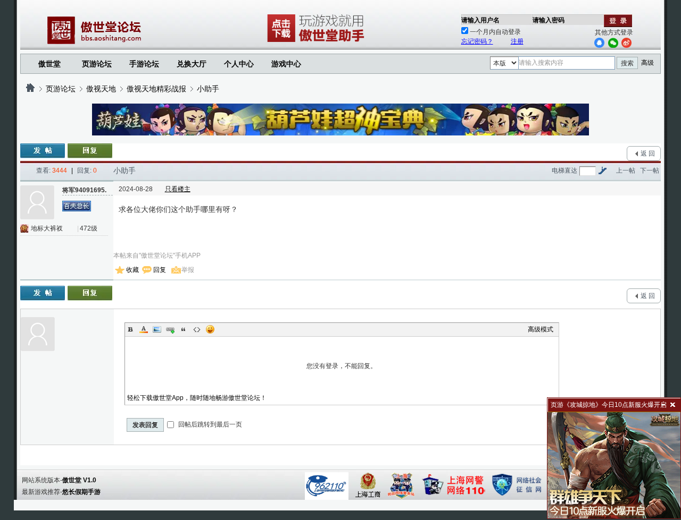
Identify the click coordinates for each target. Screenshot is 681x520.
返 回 (648, 153)
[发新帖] (42, 150)
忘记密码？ (477, 41)
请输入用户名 (480, 20)
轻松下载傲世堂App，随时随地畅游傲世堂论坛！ (197, 398)
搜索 (627, 63)
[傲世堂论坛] (30, 88)
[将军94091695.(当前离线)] (37, 202)
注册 (517, 41)
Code (197, 329)
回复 (159, 270)
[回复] (90, 150)
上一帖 (625, 170)
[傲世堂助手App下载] (317, 42)
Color (143, 329)
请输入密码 (548, 20)
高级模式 (540, 329)
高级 (647, 62)
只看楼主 (177, 189)
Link (170, 329)
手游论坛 (144, 63)
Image (157, 329)
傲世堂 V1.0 (79, 480)
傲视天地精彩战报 (156, 88)
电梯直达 (564, 170)
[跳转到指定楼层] (602, 170)
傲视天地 (101, 88)
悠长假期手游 (81, 492)
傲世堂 (49, 63)
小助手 (208, 88)
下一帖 (649, 170)
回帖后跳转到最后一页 (209, 424)
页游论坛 (97, 63)
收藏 (132, 270)
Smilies (210, 329)
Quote (183, 329)
